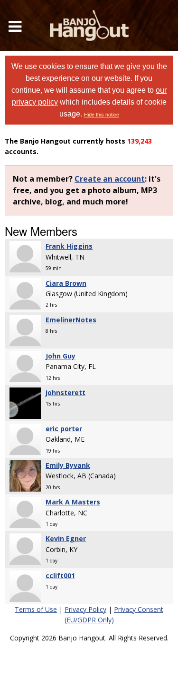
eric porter (64, 428)
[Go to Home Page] (89, 25)
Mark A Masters (73, 501)
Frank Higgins (69, 246)
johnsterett (65, 392)
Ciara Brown (66, 283)
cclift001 (60, 575)
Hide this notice (101, 114)
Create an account (110, 179)
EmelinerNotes (71, 319)
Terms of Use (36, 609)
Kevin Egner (66, 538)
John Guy (60, 355)
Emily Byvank (68, 465)
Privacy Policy (85, 609)
